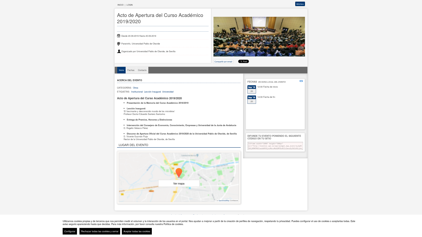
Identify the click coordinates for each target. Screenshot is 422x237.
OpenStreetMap (224, 200)
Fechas (131, 70)
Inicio (120, 4)
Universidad (167, 91)
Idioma (299, 3)
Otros (135, 87)
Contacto (142, 70)
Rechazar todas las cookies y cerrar (100, 231)
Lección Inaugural (152, 91)
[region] (211, 226)
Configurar (69, 231)
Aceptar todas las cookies (136, 231)
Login (130, 4)
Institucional (137, 91)
